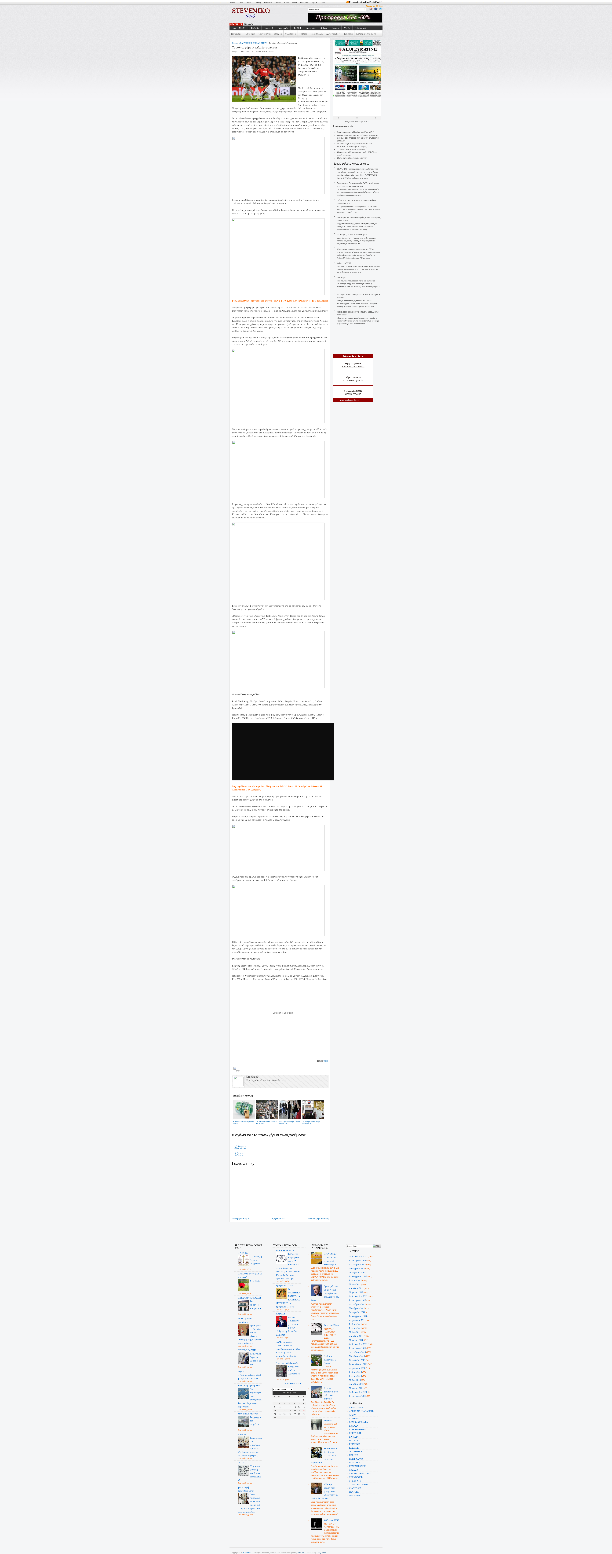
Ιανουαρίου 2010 (357, 1395)
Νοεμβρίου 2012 (357, 1268)
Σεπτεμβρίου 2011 (358, 1316)
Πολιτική (268, 28)
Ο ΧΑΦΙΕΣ (243, 1252)
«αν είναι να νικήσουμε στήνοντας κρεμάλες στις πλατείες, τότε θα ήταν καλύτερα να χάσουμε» (358, 138)
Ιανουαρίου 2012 (357, 1300)
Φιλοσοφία (290, 33)
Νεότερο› (238, 1153)
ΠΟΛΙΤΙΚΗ (354, 1462)
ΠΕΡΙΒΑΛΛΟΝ (356, 1458)
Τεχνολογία (265, 33)
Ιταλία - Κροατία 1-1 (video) (330, 1360)
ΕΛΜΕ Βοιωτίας (284, 1341)
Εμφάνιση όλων (293, 1383)
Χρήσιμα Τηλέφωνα (366, 33)
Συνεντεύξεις (333, 33)
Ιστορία (278, 33)
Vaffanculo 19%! (344, 263)
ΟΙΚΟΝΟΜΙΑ (355, 1451)
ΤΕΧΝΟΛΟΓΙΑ (356, 1477)
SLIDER (297, 28)
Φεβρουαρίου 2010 (358, 1391)
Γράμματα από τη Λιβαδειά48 (294, 1370)
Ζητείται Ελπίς (331, 1325)
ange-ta (241, 1371)
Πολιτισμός (236, 33)
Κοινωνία (311, 28)
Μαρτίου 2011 (356, 1340)
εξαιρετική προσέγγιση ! (358, 158)
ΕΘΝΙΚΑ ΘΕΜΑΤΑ (358, 1422)
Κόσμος (335, 28)
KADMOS (280, 1313)
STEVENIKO (248, 1553)
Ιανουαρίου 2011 (357, 1348)
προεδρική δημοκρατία (249, 1385)
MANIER (242, 1434)
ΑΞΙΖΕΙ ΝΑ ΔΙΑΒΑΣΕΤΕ (361, 1411)
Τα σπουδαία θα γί (252, 24)
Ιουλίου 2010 (355, 1371)
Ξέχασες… (329, 1420)
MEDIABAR (355, 1495)
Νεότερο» (238, 1155)
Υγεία (347, 28)
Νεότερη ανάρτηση (240, 1218)
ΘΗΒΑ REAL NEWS (285, 1250)
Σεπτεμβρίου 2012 (358, 1276)
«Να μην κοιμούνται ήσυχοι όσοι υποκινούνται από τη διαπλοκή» (324, 1491)
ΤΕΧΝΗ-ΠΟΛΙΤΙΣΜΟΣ (360, 1473)
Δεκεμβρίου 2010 (357, 1352)
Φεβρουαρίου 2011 (358, 1344)
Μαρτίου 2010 (356, 1387)
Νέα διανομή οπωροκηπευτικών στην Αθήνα (355, 249)
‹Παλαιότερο (240, 1148)
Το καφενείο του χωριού (255, 1305)
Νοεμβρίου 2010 (357, 1356)
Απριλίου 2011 (356, 1336)
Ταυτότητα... (342, 278)
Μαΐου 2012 (355, 1284)
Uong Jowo (321, 1553)
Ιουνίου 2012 (355, 1280)
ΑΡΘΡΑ (352, 1414)
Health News (304, 2)
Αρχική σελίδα (278, 1218)
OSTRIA (242, 1462)
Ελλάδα (255, 28)
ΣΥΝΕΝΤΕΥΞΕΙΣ (357, 1466)
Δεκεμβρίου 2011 (357, 1304)
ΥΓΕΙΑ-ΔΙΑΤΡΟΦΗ (358, 1484)
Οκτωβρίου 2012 (357, 1272)
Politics (248, 2)
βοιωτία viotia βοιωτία (287, 1363)
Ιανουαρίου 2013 (357, 1260)
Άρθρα (323, 28)
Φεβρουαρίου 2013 (358, 1256)
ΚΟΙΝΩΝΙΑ (354, 1444)
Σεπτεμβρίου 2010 (358, 1364)
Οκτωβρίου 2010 (357, 1360)
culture (322, 2)
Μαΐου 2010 (355, 1379)
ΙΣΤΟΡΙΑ (353, 1440)
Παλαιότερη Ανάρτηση (318, 1218)
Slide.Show (268, 2)
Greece (240, 2)
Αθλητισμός (361, 28)
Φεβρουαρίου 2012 (358, 1296)
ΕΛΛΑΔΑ (353, 1425)
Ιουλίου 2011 (355, 1324)
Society (278, 2)
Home (232, 2)
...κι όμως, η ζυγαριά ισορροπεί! (256, 1260)
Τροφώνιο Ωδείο (284, 1285)
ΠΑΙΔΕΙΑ (353, 1455)
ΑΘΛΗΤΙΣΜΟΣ (245, 43)
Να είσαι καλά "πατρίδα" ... (364, 132)
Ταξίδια (303, 33)
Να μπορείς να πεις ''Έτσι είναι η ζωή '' (353, 235)
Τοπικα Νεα (355, 1480)
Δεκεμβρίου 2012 (357, 1264)
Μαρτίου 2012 (356, 1292)
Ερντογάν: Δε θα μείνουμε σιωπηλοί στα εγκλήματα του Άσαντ (325, 1293)
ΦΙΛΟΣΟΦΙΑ (355, 1488)
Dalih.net (301, 1553)
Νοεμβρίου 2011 (357, 1308)
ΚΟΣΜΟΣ (354, 1447)
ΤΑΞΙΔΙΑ (353, 1469)
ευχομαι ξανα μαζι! (357, 149)
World (294, 2)
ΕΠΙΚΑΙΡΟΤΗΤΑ (260, 43)
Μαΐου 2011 (355, 1332)
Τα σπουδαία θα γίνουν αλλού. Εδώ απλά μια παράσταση (324, 1455)
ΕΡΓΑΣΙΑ (353, 1436)
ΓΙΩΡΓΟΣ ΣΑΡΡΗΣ (247, 1350)
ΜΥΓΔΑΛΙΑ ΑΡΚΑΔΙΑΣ (249, 1297)
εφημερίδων (365, 122)
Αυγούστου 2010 (357, 1367)
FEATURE (354, 1491)
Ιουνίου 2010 (355, 1375)
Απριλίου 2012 (356, 1288)
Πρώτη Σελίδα (239, 28)
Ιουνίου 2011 (355, 1328)
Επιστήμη (250, 33)
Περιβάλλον (317, 33)
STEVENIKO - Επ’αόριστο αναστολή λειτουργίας (357, 169)
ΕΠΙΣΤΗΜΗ (355, 1433)
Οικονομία (283, 28)
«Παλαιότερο (240, 1146)
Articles (286, 2)
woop (326, 1060)
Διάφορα (348, 33)
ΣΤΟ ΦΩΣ (255, 1280)
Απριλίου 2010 (356, 1383)
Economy (257, 2)
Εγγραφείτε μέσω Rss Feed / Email (364, 2)
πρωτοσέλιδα (352, 122)
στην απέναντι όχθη (248, 1413)
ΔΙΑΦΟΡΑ (354, 1418)
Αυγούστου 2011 (357, 1320)
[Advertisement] (289, 1231)
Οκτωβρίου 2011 (357, 1312)
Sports (314, 2)
